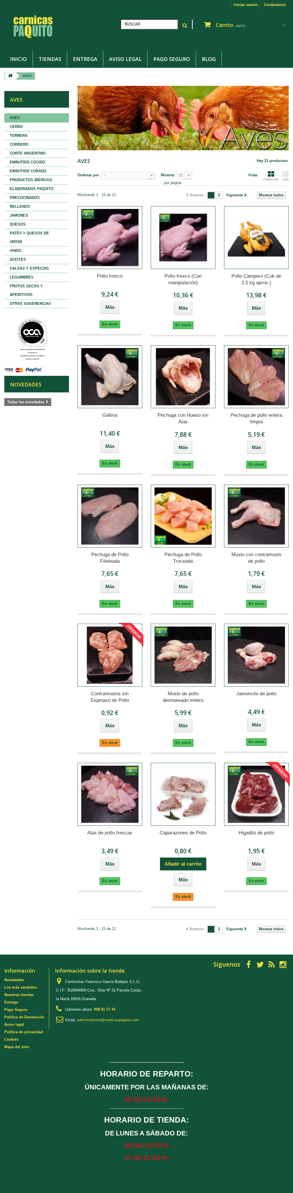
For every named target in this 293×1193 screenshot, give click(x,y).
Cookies (11, 1039)
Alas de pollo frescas (109, 833)
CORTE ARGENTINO (28, 153)
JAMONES (19, 215)
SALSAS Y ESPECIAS (29, 268)
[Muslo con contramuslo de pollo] (256, 516)
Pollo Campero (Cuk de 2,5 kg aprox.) (256, 279)
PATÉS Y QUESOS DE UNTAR (29, 237)
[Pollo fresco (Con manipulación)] (183, 237)
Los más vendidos (20, 987)
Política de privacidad (23, 1032)
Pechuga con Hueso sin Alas (183, 418)
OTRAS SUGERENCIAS (30, 303)
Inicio (18, 59)
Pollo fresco (109, 276)
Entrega (85, 59)
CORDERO (19, 144)
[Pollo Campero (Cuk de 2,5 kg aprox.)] (256, 237)
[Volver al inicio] (10, 76)
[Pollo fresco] (109, 237)
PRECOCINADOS (25, 197)
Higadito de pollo (256, 833)
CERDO (16, 127)
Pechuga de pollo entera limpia (256, 418)
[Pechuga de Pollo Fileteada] (109, 516)
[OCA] (31, 339)
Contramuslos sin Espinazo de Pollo (110, 697)
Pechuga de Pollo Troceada (183, 558)
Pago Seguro (171, 59)
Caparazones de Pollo (183, 833)
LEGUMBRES (21, 277)
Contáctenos (275, 5)
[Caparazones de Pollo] (183, 794)
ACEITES (18, 259)
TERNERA (18, 135)
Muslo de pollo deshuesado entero (183, 697)
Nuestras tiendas (19, 995)
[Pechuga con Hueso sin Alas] (183, 376)
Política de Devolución (24, 1017)
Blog (209, 59)
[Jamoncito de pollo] (256, 655)
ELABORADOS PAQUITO (32, 189)
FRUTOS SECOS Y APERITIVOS (26, 290)
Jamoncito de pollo (256, 693)
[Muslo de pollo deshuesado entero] (183, 655)
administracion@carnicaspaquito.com (108, 1020)
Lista (285, 179)
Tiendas (50, 59)
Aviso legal (125, 59)
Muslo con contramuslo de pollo (256, 558)
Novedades (25, 384)
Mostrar (167, 175)
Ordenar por (88, 175)
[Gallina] (109, 376)
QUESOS (18, 224)
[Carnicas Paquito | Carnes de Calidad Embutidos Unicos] (48, 27)
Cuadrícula (270, 179)
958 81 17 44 (104, 1009)
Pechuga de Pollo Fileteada (109, 558)
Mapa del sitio (16, 1047)
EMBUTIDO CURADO (28, 171)
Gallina (109, 415)
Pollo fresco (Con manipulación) (183, 279)
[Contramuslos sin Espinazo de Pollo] (109, 655)
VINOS (15, 250)
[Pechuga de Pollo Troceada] (183, 516)
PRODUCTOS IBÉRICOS (31, 180)
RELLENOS (20, 206)
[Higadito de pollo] (256, 794)
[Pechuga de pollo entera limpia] (256, 376)
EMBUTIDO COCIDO (27, 162)
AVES (15, 118)
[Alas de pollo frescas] (109, 794)
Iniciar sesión (246, 5)
